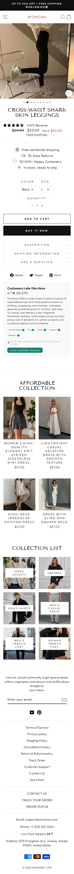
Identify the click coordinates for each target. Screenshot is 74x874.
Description (37, 244)
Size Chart (37, 780)
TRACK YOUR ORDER (37, 800)
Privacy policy (37, 734)
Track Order (37, 760)
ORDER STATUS (37, 806)
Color (27, 181)
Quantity (37, 198)
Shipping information (37, 253)
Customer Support (37, 767)
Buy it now (37, 230)
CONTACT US (37, 793)
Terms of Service (37, 727)
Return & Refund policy (37, 753)
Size (45, 181)
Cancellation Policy (37, 747)
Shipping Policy (36, 740)
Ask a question (37, 262)
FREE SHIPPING (36, 135)
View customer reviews (25, 350)
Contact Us (37, 773)
